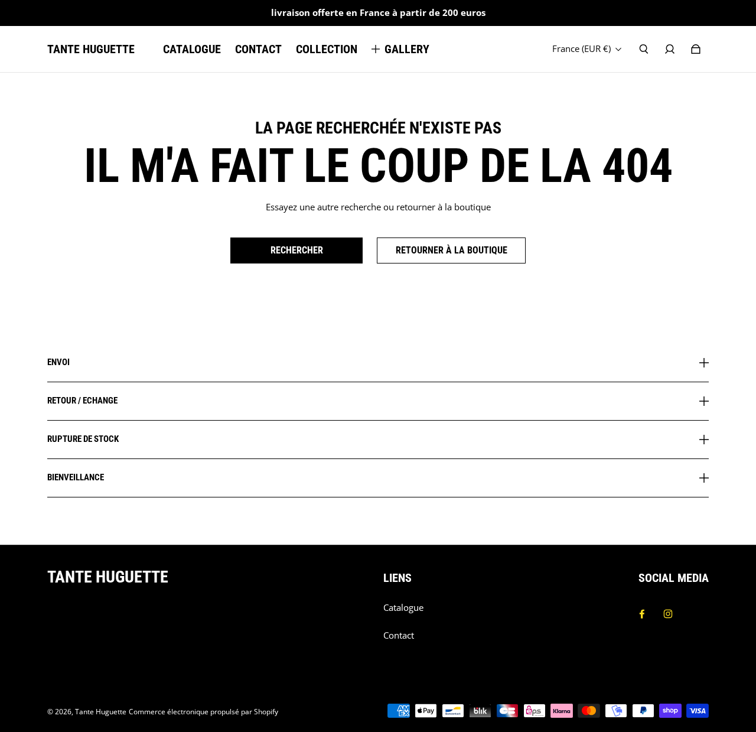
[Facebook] (642, 614)
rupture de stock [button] (83, 439)
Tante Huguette (100, 712)
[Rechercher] (644, 49)
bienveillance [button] (75, 477)
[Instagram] (668, 614)
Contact (398, 635)
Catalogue (403, 607)
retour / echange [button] (82, 400)
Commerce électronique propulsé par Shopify (203, 712)
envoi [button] (58, 362)
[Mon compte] (670, 49)
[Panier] (696, 49)
